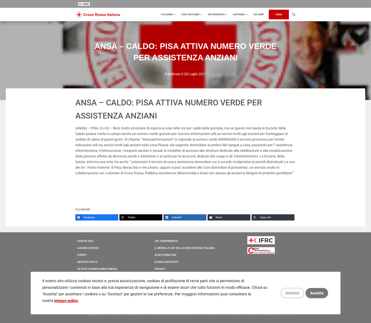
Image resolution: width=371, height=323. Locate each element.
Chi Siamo (167, 14)
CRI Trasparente (166, 241)
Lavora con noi (88, 248)
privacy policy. (66, 300)
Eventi (82, 254)
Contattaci (85, 241)
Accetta (316, 293)
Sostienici (239, 14)
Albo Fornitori (165, 254)
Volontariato (216, 14)
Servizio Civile (87, 261)
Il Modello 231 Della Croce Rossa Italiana (185, 248)
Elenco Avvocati (166, 261)
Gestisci (292, 293)
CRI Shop (259, 14)
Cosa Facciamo (190, 14)
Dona (279, 14)
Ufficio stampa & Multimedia (97, 268)
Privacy (160, 268)
